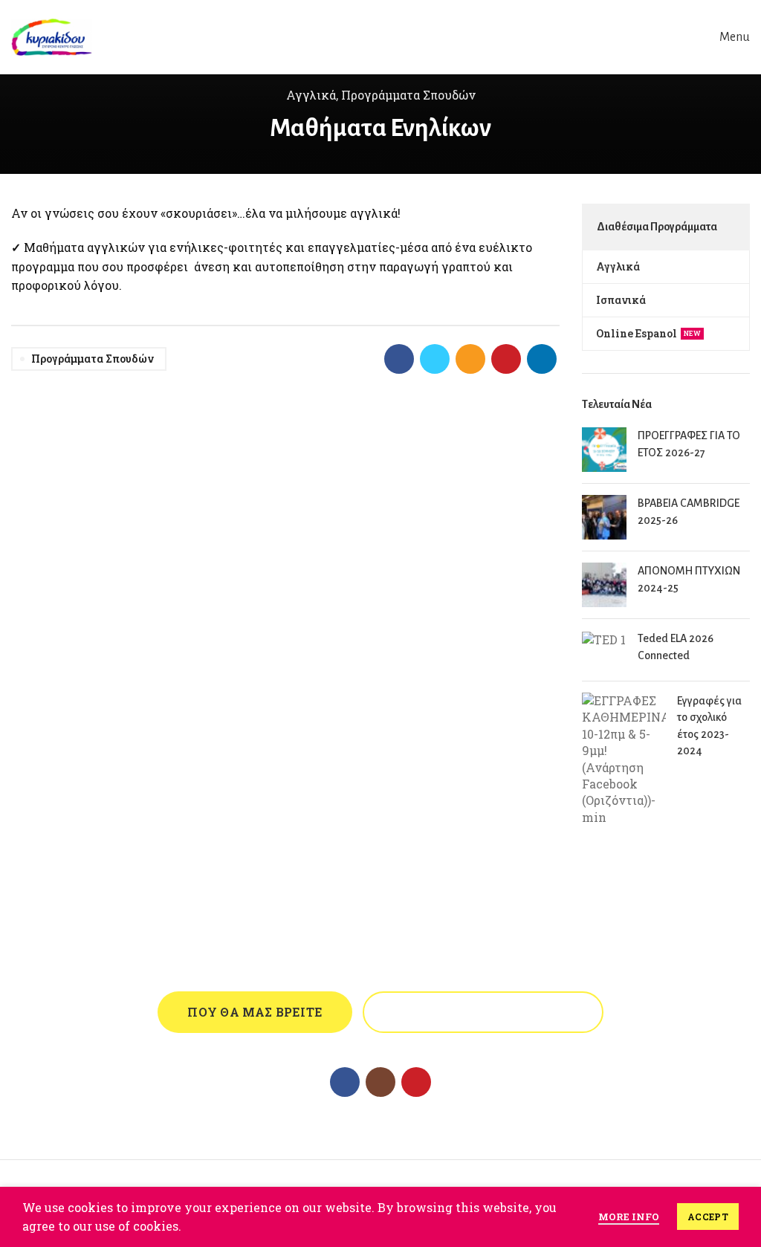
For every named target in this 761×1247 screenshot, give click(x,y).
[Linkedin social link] (542, 359)
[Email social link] (470, 359)
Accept (707, 1216)
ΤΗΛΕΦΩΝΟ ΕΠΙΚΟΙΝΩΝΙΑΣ (482, 1012)
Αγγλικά (311, 95)
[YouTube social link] (416, 1082)
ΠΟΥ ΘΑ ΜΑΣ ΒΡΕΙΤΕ (255, 1012)
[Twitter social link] (435, 359)
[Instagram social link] (380, 1082)
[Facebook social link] (399, 359)
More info (628, 1216)
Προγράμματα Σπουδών (408, 95)
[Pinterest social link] (506, 359)
